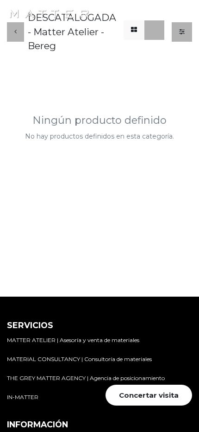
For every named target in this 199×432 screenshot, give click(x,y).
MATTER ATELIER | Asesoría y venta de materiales (73, 340)
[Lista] (154, 30)
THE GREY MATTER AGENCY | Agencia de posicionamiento (86, 378)
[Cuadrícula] (134, 30)
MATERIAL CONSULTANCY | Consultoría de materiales (79, 359)
